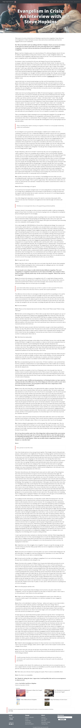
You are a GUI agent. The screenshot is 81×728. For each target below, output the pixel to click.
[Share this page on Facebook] (10, 719)
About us (43, 717)
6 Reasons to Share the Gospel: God (34, 691)
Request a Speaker (29, 717)
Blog (50, 1)
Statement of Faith (45, 722)
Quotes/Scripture (29, 724)
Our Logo (43, 720)
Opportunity (66, 1)
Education (59, 1)
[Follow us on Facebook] (9, 724)
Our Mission (44, 719)
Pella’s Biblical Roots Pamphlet (29, 699)
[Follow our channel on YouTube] (11, 724)
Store (72, 1)
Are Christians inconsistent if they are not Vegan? (62, 691)
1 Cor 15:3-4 (41, 315)
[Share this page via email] (12, 719)
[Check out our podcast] (12, 724)
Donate (27, 719)
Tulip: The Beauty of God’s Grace (58, 699)
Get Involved (28, 722)
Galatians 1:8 (51, 76)
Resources (77, 1)
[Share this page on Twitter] (9, 719)
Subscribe (62, 719)
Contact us (27, 720)
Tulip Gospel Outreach (8, 1)
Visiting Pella (44, 724)
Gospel (54, 1)
